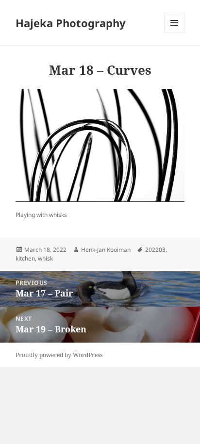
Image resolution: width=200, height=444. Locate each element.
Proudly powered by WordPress (59, 355)
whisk (45, 258)
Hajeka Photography (71, 23)
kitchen (25, 258)
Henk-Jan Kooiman (106, 250)
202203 (155, 250)
